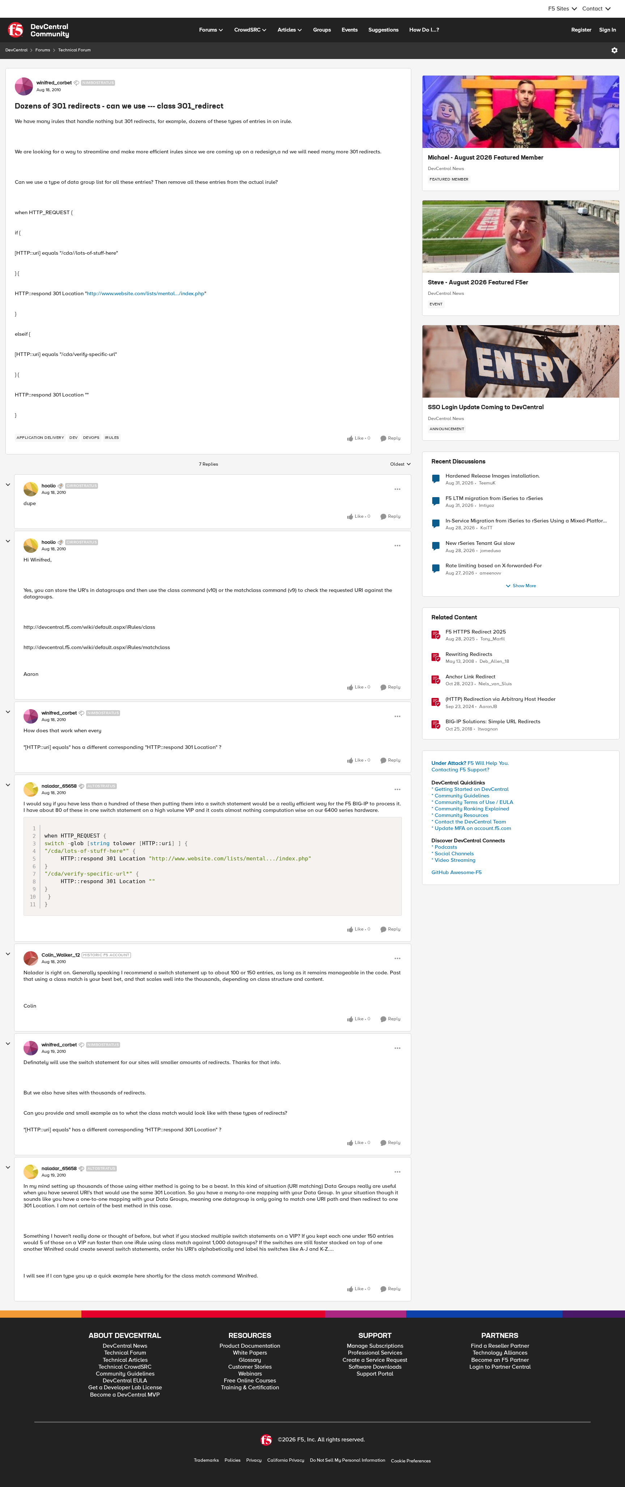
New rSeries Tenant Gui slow (480, 543)
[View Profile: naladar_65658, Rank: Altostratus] (31, 789)
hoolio (49, 486)
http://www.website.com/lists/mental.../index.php (145, 293)
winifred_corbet (54, 83)
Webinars (250, 1374)
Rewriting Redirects (469, 654)
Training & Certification (250, 1387)
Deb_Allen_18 (494, 661)
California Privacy (285, 1460)
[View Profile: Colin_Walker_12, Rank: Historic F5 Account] (31, 958)
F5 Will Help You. (470, 763)
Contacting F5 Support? (460, 769)
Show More (524, 586)
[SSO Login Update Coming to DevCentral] (520, 361)
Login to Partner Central (500, 1367)
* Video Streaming (453, 860)
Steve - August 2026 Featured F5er (478, 283)
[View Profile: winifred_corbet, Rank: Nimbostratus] (24, 86)
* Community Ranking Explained (470, 808)
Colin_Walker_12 (61, 955)
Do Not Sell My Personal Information (347, 1460)
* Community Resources (459, 815)
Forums (42, 50)
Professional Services (375, 1353)
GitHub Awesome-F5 (456, 872)
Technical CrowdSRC (125, 1367)
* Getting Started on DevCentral (470, 789)
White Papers (250, 1353)
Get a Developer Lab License (125, 1387)
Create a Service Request (375, 1360)
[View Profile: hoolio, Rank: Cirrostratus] (31, 489)
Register (581, 29)
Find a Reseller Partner (500, 1346)
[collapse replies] (8, 484)
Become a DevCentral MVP (125, 1394)
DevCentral (16, 50)
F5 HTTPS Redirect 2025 (476, 632)
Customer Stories (250, 1367)
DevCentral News (446, 168)
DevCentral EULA (125, 1380)
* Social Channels (452, 853)
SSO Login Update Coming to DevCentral (486, 408)
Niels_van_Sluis (495, 684)
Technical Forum (74, 50)
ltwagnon (488, 729)
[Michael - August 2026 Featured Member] (520, 112)
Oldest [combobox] (400, 464)
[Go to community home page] (38, 30)
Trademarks (206, 1460)
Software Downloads (375, 1367)
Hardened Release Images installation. (493, 476)
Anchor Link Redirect (471, 677)
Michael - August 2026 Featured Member (486, 158)
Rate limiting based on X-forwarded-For (494, 566)
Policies (233, 1460)
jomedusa (490, 551)
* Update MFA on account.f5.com (471, 828)
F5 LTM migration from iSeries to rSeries (494, 498)
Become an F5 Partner (500, 1360)
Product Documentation (250, 1346)
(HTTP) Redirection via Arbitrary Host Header (501, 699)
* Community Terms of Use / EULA (472, 802)
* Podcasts (444, 847)
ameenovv (490, 573)
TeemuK (487, 483)
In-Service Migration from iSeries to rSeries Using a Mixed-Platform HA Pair (526, 521)
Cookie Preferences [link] (411, 1461)
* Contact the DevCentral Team (468, 821)
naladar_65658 (59, 786)
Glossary (250, 1360)
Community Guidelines (125, 1374)
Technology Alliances (500, 1353)
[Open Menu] (614, 50)
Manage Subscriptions (375, 1346)
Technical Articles (125, 1360)
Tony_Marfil (492, 639)
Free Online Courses (250, 1380)
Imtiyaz (486, 505)
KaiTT (486, 528)
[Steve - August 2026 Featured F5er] (520, 236)
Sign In (607, 29)
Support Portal (375, 1374)
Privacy (254, 1460)
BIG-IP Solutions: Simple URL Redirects (493, 722)
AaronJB (488, 706)
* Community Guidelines (460, 795)
